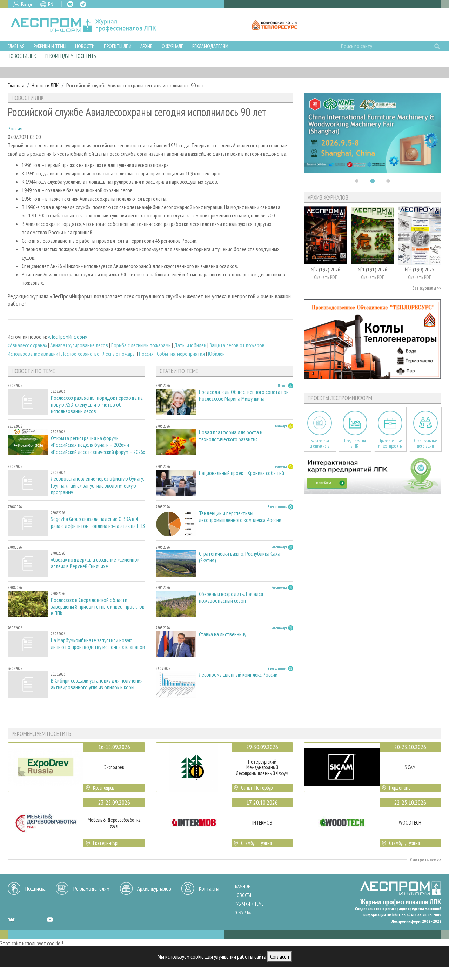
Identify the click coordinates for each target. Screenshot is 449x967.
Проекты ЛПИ (118, 46)
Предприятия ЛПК (355, 443)
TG (83, 4)
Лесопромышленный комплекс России (238, 674)
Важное (242, 886)
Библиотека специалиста (320, 443)
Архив (146, 46)
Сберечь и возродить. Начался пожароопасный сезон (231, 597)
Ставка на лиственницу (222, 634)
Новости (85, 46)
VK (70, 4)
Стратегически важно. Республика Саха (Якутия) (239, 557)
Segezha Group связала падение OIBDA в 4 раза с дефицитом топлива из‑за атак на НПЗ (98, 522)
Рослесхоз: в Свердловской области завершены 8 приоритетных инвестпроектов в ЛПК (98, 607)
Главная (16, 46)
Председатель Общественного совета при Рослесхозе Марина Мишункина (244, 395)
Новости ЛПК (22, 56)
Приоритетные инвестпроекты (390, 443)
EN (50, 4)
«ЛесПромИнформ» (67, 336)
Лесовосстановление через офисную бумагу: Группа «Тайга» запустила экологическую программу (97, 485)
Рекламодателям (210, 46)
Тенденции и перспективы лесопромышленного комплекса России (240, 516)
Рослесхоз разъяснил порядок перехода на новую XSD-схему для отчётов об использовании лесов (97, 405)
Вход (26, 4)
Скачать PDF (325, 277)
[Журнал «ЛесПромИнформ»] (89, 24)
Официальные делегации (425, 443)
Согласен (279, 956)
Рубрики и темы (50, 46)
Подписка (35, 888)
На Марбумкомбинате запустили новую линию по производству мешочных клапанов (98, 643)
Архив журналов (154, 888)
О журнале (172, 46)
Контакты (209, 888)
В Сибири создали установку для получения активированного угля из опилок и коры (97, 684)
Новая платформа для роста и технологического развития (230, 435)
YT (49, 919)
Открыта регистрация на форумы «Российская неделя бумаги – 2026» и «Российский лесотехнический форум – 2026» (98, 445)
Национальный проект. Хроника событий (241, 473)
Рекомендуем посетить (70, 56)
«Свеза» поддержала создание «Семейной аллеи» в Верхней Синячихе (95, 563)
